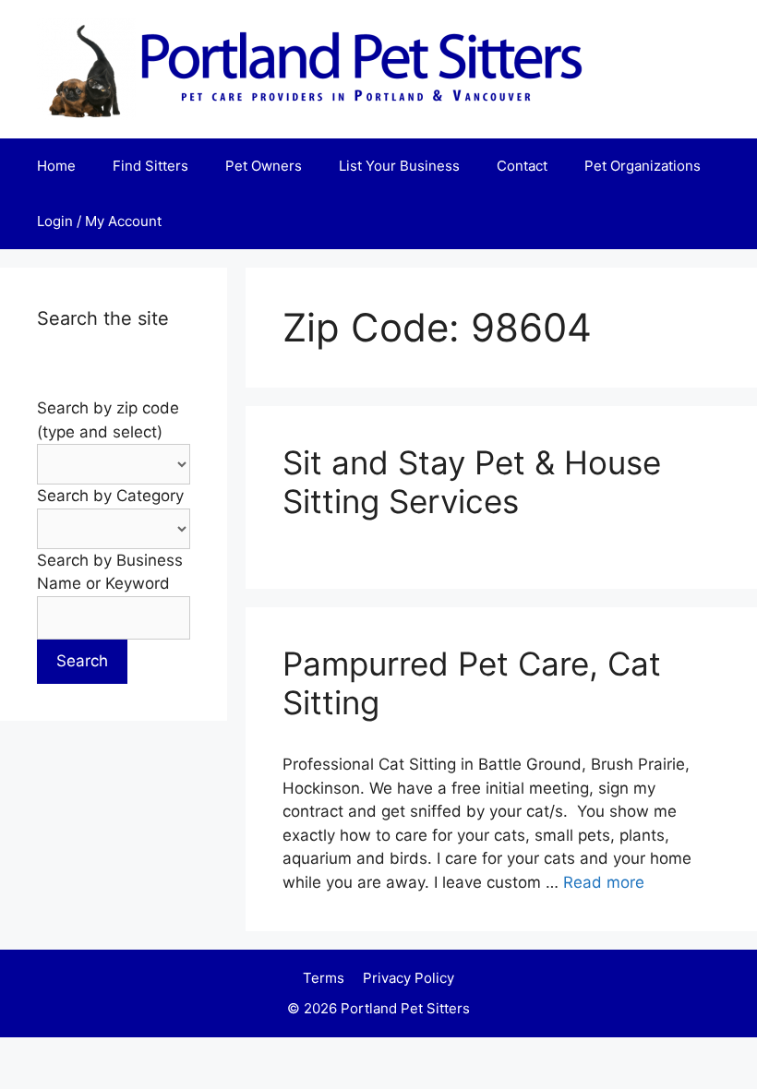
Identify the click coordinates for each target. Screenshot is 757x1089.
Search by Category (110, 495)
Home (56, 165)
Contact (522, 165)
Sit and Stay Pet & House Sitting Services (471, 482)
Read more (603, 882)
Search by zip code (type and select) (108, 420)
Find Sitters (150, 165)
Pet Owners (263, 165)
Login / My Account (99, 221)
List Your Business (399, 165)
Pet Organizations (642, 165)
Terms (323, 978)
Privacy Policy (408, 978)
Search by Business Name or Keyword (110, 572)
